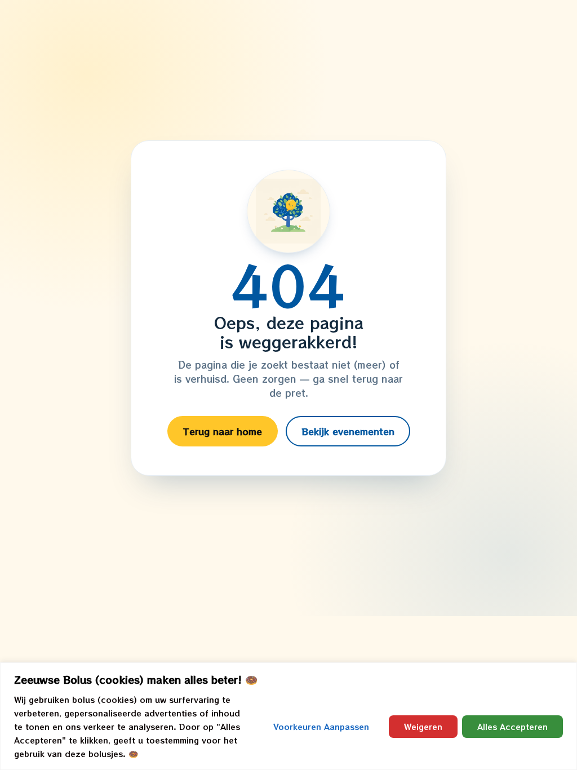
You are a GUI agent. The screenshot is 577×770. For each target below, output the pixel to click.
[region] (288, 716)
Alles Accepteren (512, 726)
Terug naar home (222, 431)
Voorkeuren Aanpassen (321, 726)
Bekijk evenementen (347, 431)
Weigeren (423, 726)
